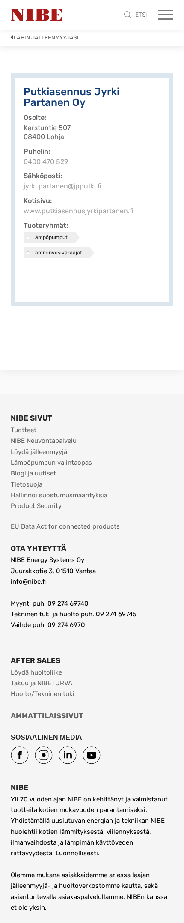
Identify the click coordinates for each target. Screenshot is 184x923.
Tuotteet (23, 430)
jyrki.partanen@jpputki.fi (62, 186)
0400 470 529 (46, 162)
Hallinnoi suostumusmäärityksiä (59, 495)
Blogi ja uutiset (33, 473)
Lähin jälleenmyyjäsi (46, 37)
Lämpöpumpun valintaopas (51, 462)
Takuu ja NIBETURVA (41, 683)
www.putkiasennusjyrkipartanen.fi (79, 211)
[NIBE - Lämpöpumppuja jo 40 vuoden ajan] (36, 15)
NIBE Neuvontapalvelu (44, 441)
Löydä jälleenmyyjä (39, 452)
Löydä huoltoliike (36, 672)
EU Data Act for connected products (65, 526)
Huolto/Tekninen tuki (42, 694)
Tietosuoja (26, 484)
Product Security (36, 506)
